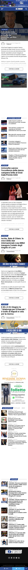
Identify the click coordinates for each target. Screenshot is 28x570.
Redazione (9, 44)
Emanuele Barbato (11, 251)
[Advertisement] (14, 102)
